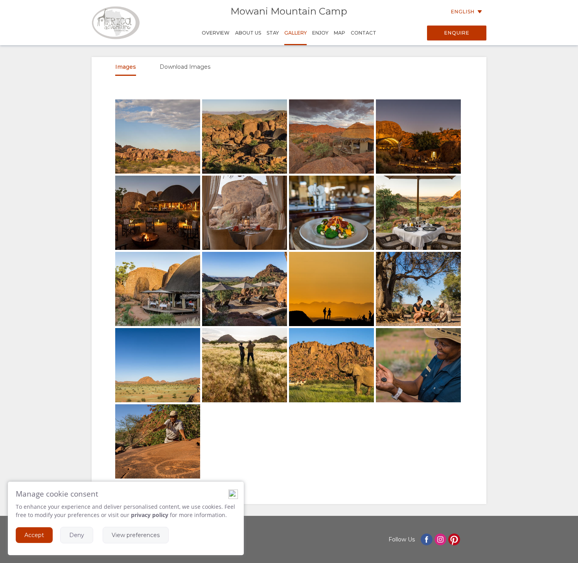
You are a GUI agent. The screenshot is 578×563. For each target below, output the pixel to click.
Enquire (456, 33)
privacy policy (149, 515)
